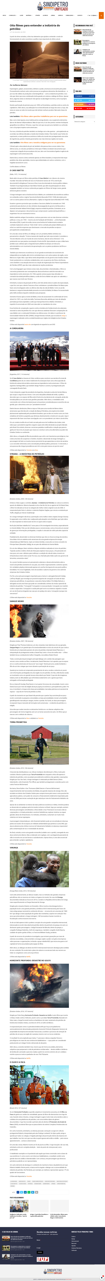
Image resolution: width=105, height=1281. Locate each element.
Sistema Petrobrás (77, 1248)
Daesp (73, 1239)
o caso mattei (14, 1183)
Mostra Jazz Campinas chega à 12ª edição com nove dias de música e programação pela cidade (88, 81)
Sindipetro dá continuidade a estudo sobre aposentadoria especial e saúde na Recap (88, 53)
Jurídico (60, 15)
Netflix (28, 956)
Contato (79, 15)
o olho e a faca (22, 1183)
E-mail (38, 1248)
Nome (39, 1240)
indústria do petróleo (62, 1181)
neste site (27, 324)
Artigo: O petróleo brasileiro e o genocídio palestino (39, 1215)
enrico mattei (22, 1181)
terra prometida (61, 1183)
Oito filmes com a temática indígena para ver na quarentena (42, 142)
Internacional (75, 1241)
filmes (28, 1181)
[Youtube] (95, 15)
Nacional (74, 1243)
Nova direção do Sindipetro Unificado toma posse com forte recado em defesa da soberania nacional (88, 32)
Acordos (45, 15)
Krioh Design (69, 1279)
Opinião (37, 15)
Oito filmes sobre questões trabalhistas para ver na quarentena (44, 116)
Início (4, 15)
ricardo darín (38, 1183)
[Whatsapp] (97, 15)
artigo (63, 315)
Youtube (29, 450)
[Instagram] (92, 15)
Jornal (53, 15)
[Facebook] (88, 15)
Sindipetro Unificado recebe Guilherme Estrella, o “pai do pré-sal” (18, 1216)
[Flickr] (93, 15)
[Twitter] (90, 15)
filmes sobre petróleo (37, 1181)
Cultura (73, 1236)
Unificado (74, 1250)
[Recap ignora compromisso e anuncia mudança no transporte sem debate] (78, 42)
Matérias (28, 15)
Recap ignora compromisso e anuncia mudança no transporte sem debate (88, 42)
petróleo (30, 1183)
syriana (53, 1183)
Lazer (21, 15)
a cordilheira (14, 1181)
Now (36, 450)
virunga (12, 1186)
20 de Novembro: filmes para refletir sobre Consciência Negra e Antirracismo (59, 1216)
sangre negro (46, 1183)
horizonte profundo (50, 1181)
